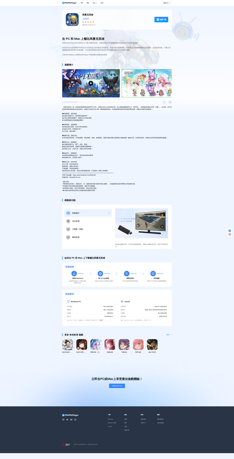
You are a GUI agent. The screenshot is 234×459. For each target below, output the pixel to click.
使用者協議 (160, 423)
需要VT (101, 320)
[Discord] (67, 419)
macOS (110, 426)
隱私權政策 (160, 419)
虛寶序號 (126, 430)
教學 (125, 423)
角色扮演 (85, 18)
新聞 (125, 419)
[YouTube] (71, 419)
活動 (125, 426)
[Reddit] (75, 419)
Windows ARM (112, 423)
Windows (110, 419)
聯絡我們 (143, 419)
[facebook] (63, 419)
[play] (91, 83)
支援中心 (143, 423)
